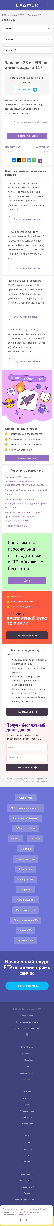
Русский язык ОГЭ (26, 899)
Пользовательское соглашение (16, 1215)
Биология (25, 848)
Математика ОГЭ (25, 910)
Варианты (27, 1161)
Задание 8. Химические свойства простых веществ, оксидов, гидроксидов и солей (23, 516)
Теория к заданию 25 (17, 525)
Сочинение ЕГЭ (27, 1187)
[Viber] (40, 161)
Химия (27, 1104)
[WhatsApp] (34, 160)
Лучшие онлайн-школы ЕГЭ (27, 1199)
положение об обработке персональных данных (27, 781)
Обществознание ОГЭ (25, 920)
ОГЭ (27, 1136)
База (28, 1066)
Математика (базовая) (25, 818)
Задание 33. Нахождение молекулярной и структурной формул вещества (26, 503)
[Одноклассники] (24, 160)
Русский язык (25, 797)
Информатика (25, 879)
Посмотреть (24, 89)
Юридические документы (27, 1022)
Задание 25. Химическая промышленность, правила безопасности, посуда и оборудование (27, 480)
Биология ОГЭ (25, 940)
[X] (19, 160)
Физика (15, 838)
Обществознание (25, 828)
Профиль (28, 1060)
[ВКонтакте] (14, 160)
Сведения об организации (27, 1028)
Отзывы (27, 1193)
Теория (27, 1142)
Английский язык (25, 859)
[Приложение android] (27, 1035)
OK (26, 1220)
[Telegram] (29, 160)
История (35, 838)
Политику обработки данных (27, 1212)
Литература (25, 869)
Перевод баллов (27, 1180)
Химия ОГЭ (25, 930)
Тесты (27, 1155)
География (25, 889)
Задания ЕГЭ (27, 1149)
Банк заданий (27, 1174)
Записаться (26, 635)
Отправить (25, 767)
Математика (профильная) (25, 808)
